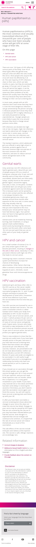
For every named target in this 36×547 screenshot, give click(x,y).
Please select (10, 523)
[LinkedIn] (33, 539)
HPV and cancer (10, 57)
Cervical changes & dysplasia (14, 445)
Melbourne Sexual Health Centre (15, 448)
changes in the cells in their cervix (18, 250)
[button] (30, 2)
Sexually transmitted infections (12, 13)
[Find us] (33, 7)
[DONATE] (28, 7)
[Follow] (3, 539)
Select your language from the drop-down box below (18, 518)
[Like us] (13, 539)
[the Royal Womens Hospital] (10, 2)
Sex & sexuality (6, 11)
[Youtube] (22, 539)
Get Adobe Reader (13, 530)
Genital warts (9, 53)
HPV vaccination (10, 60)
